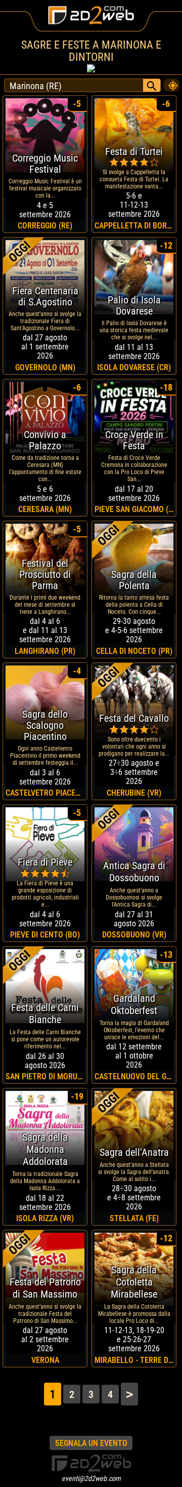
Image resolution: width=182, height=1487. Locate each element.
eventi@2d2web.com (91, 1478)
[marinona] (171, 83)
